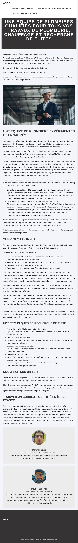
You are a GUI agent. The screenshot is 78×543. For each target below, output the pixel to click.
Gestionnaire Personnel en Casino (54, 8)
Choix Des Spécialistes (22, 8)
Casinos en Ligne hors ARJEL (24, 14)
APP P (6, 3)
